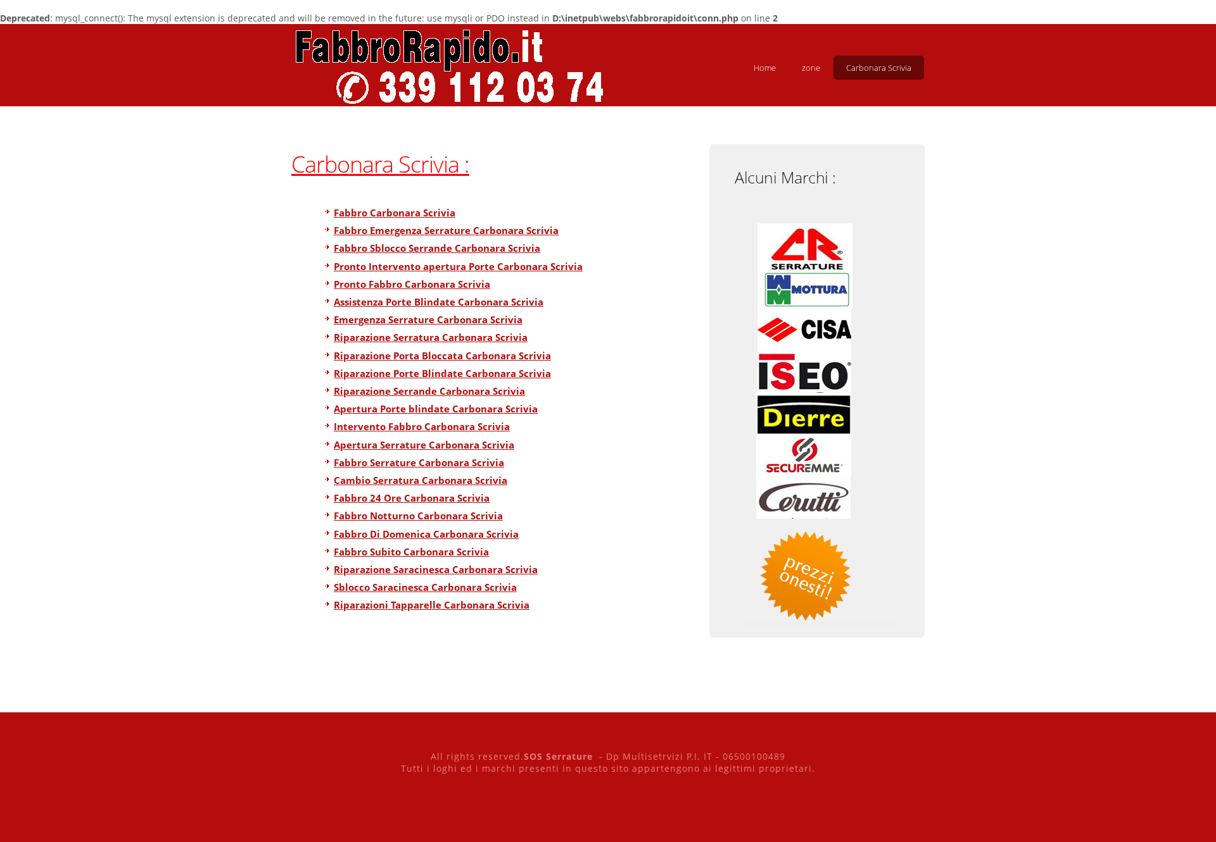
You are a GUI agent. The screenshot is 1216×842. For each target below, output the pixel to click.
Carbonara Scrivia (878, 67)
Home (765, 67)
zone (811, 67)
